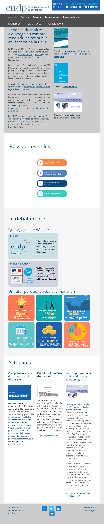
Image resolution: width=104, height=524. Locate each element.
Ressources (51, 17)
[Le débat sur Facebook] (44, 508)
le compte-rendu (25, 54)
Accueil (12, 17)
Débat (24, 17)
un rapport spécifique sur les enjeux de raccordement (29, 88)
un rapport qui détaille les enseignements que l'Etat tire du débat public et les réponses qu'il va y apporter (20, 421)
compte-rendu (74, 404)
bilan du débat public (78, 405)
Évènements (15, 23)
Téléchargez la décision (49, 435)
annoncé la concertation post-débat (29, 117)
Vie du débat (35, 23)
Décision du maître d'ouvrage (49, 374)
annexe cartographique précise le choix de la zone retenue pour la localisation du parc (20, 432)
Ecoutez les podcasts (52, 194)
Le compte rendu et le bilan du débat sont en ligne (78, 376)
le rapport (23, 84)
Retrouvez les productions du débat (52, 173)
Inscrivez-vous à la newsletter (16, 511)
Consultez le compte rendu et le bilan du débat (78, 494)
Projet (36, 17)
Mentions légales (89, 510)
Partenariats (70, 17)
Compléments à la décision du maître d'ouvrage (20, 376)
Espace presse (90, 507)
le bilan (38, 54)
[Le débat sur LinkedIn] (58, 508)
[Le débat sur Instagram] (52, 513)
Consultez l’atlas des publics (51, 183)
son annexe (37, 84)
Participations (55, 23)
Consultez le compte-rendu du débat (52, 163)
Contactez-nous (14, 507)
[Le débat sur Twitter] (51, 508)
